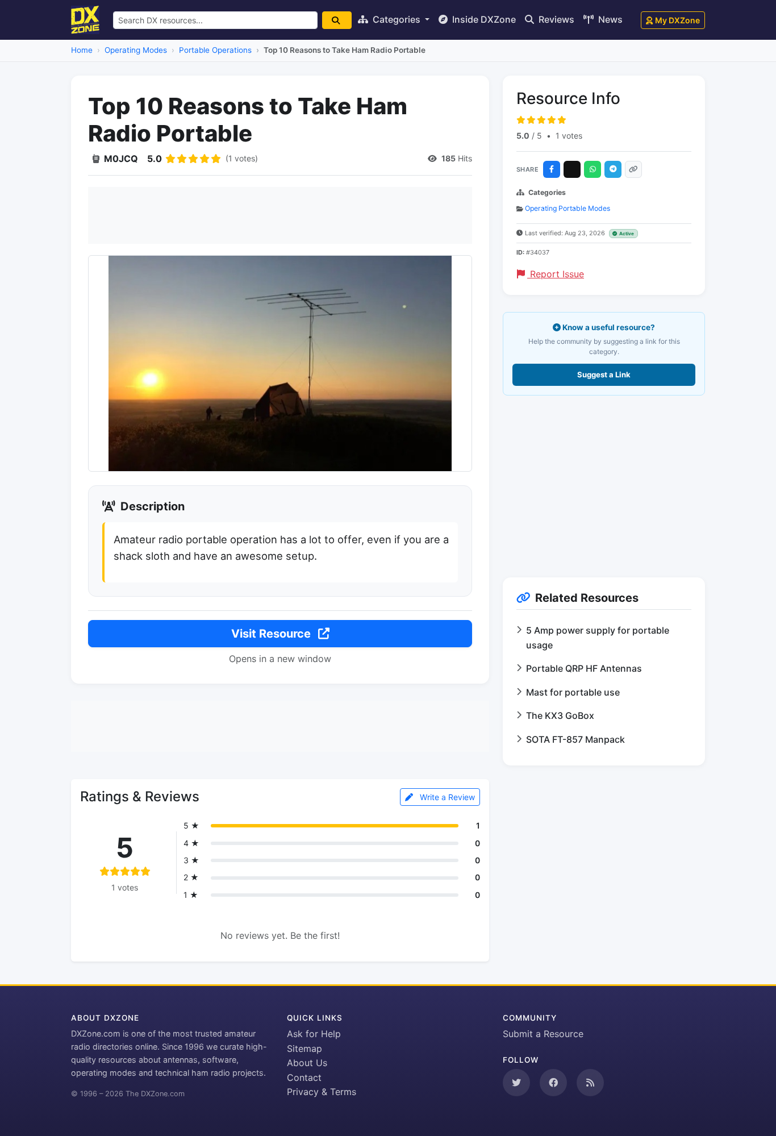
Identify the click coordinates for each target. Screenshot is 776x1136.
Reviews (555, 19)
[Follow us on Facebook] (553, 1082)
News (609, 19)
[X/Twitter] (572, 169)
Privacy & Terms (321, 1091)
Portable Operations (215, 50)
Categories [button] (396, 19)
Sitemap (304, 1048)
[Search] (337, 20)
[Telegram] (612, 169)
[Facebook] (551, 169)
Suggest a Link (604, 374)
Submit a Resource (543, 1033)
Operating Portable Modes (567, 208)
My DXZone (677, 20)
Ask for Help (314, 1033)
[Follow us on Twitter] (516, 1082)
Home (82, 50)
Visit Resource (272, 633)
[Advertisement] (280, 215)
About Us (307, 1062)
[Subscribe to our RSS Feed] (590, 1082)
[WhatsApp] (592, 169)
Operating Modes (136, 50)
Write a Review (446, 797)
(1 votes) (242, 158)
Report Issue (555, 274)
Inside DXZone (483, 19)
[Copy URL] (633, 169)
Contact (304, 1077)
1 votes (569, 135)
